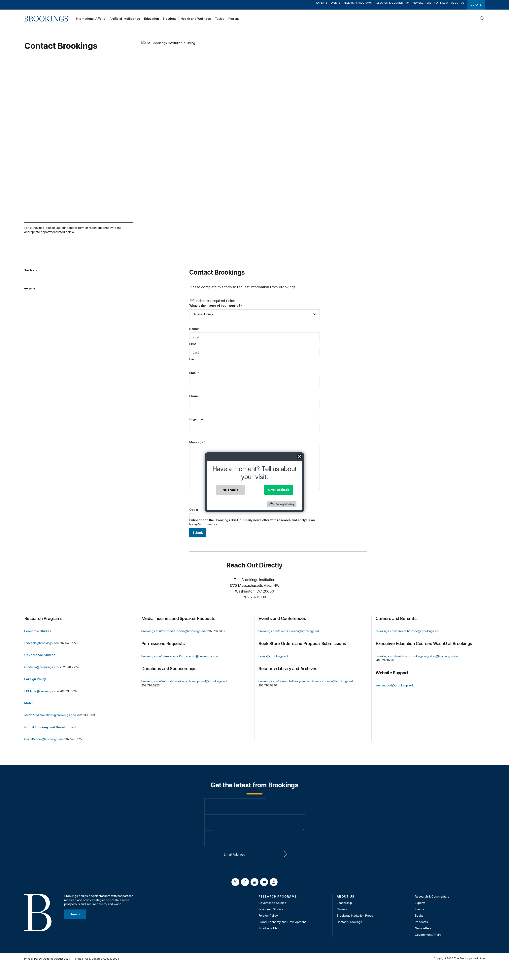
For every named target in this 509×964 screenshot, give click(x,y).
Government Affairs (428, 935)
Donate (476, 4)
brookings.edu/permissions (159, 656)
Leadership (344, 903)
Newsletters (422, 2)
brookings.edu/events (273, 631)
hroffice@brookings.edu (423, 631)
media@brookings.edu (191, 631)
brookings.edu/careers (391, 631)
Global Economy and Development (282, 922)
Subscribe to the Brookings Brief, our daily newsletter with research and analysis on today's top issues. (252, 522)
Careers (342, 909)
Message (197, 442)
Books (419, 915)
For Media (441, 2)
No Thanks (230, 490)
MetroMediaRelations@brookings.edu (50, 715)
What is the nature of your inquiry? (215, 305)
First (192, 344)
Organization (198, 419)
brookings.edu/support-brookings (164, 681)
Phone (194, 396)
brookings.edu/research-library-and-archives (289, 681)
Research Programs (358, 2)
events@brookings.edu (305, 631)
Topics (219, 18)
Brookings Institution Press (355, 915)
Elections (170, 18)
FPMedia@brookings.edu (41, 691)
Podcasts (421, 922)
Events (335, 2)
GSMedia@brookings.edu (41, 667)
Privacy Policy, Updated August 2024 (47, 958)
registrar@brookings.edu (441, 656)
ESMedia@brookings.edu (41, 643)
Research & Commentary (392, 2)
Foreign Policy (268, 915)
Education (151, 18)
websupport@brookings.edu (395, 685)
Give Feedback (278, 490)
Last (192, 359)
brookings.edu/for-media (158, 631)
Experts (321, 2)
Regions (233, 18)
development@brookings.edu (208, 681)
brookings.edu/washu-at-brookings (399, 656)
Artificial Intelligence (124, 18)
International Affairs (90, 18)
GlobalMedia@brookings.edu (44, 739)
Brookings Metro (269, 928)
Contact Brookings (349, 922)
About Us (457, 2)
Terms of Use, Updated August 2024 (96, 958)
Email (194, 373)
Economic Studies (270, 909)
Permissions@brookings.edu (198, 656)
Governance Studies (272, 903)
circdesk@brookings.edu (337, 681)
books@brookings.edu (273, 656)
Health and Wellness (196, 18)
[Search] (482, 18)
